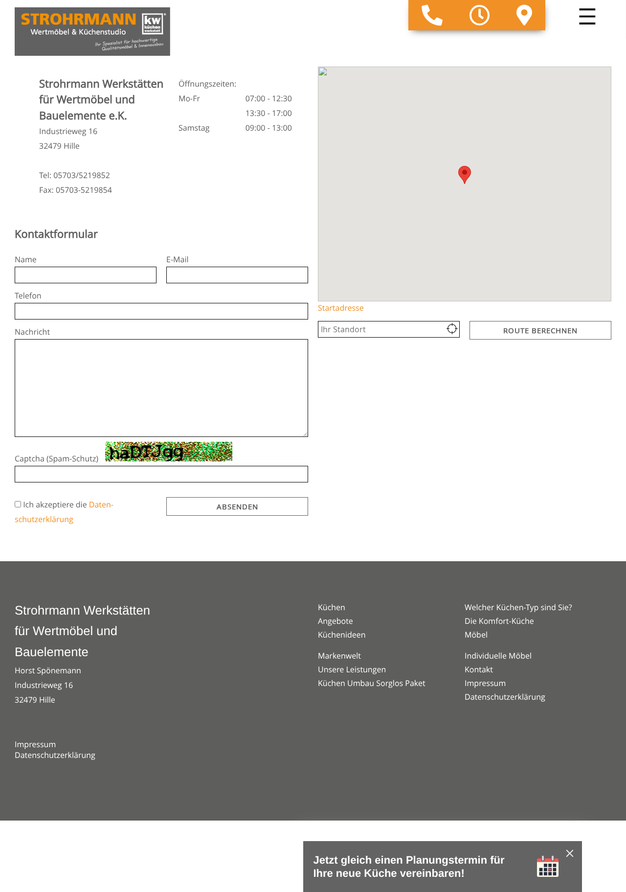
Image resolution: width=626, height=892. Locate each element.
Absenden (237, 506)
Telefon (28, 295)
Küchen (331, 607)
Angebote (335, 621)
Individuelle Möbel (498, 655)
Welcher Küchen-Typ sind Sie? (518, 607)
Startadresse (341, 307)
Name (26, 259)
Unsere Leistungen (352, 669)
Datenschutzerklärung (55, 755)
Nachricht (32, 331)
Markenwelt (339, 655)
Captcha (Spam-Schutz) (56, 458)
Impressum (35, 744)
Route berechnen (540, 330)
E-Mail (177, 259)
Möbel (476, 634)
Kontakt (479, 669)
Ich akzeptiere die (56, 504)
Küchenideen (342, 634)
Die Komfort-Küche (499, 621)
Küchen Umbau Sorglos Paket (371, 683)
